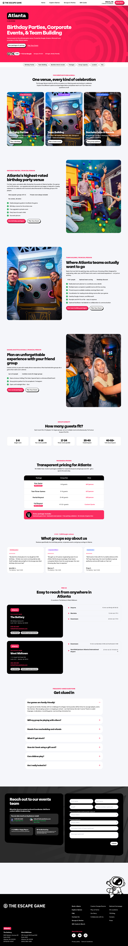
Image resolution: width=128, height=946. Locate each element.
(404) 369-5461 (14, 663)
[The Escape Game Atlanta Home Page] (24, 910)
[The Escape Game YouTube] (80, 935)
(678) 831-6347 (14, 626)
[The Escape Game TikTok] (74, 935)
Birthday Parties (29, 65)
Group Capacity (83, 65)
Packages (71, 65)
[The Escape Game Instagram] (86, 935)
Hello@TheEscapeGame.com (18, 628)
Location (94, 65)
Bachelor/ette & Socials (58, 65)
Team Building (42, 65)
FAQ (102, 65)
